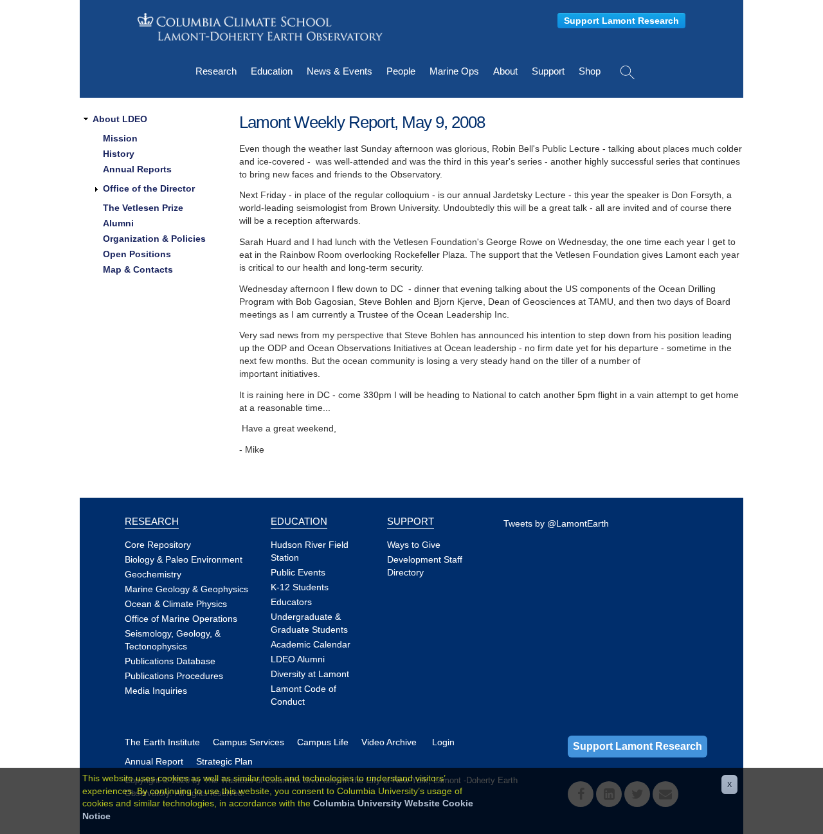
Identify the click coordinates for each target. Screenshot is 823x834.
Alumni (118, 223)
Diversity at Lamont (310, 674)
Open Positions (137, 254)
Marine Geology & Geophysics (186, 589)
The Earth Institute (162, 742)
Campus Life (322, 742)
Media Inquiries (156, 690)
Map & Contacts (138, 269)
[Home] (260, 27)
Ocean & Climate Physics (176, 604)
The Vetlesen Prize (143, 208)
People (400, 71)
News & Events (339, 71)
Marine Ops (454, 71)
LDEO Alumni (298, 659)
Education (272, 71)
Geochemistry (153, 574)
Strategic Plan (224, 761)
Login (443, 742)
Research (216, 71)
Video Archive (389, 742)
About (505, 71)
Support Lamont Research (621, 20)
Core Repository (158, 544)
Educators (291, 602)
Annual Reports (137, 169)
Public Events (298, 572)
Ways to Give (413, 544)
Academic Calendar (310, 644)
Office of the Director (149, 188)
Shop (590, 71)
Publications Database (170, 661)
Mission (120, 138)
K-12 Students (300, 587)
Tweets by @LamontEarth (556, 523)
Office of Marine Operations (181, 618)
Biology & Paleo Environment (183, 559)
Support (548, 71)
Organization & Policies (154, 238)
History (118, 154)
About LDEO (120, 119)
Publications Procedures (174, 676)
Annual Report (154, 761)
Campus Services (248, 742)
